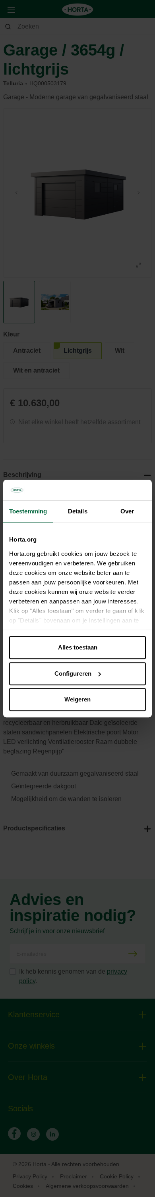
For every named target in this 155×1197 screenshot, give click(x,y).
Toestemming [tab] (28, 511)
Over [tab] (127, 511)
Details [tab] (77, 511)
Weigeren (77, 699)
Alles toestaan (77, 647)
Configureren (72, 673)
